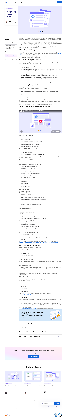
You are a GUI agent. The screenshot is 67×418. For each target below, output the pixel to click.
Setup (6, 402)
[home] (7, 2)
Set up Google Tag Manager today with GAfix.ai (28, 308)
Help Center (24, 402)
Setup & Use (15, 406)
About (32, 402)
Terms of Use (30, 414)
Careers (32, 404)
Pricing (31, 2)
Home (12, 2)
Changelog (24, 406)
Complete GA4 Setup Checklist (30, 294)
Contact (32, 406)
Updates (15, 402)
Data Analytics (16, 408)
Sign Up (59, 2)
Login (55, 2)
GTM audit (23, 229)
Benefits (6, 404)
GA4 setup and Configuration (40, 169)
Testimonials (7, 406)
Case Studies (24, 408)
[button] (16, 2)
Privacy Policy (34, 414)
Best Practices (16, 404)
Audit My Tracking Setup (33, 356)
